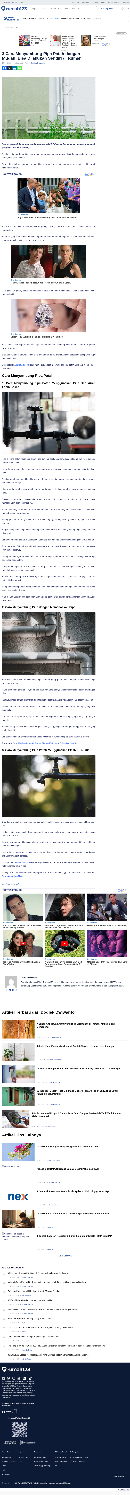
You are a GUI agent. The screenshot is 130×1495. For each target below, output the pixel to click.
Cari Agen (75, 2)
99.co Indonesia (60, 1457)
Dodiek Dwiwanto (38, 63)
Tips (57, 18)
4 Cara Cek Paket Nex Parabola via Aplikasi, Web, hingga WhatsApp (73, 1191)
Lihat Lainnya (65, 1256)
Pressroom (6, 1474)
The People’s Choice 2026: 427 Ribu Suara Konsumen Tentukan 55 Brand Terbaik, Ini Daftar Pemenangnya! (56, 1346)
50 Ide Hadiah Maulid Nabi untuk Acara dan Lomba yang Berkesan (38, 1273)
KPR (20, 1461)
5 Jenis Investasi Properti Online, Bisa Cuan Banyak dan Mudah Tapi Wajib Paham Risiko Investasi (76, 1115)
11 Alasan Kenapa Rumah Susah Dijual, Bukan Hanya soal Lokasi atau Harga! (79, 1068)
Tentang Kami (7, 1457)
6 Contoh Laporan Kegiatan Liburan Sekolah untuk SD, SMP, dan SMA (74, 1236)
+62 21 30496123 (79, 1461)
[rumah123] (65, 1369)
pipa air (9, 885)
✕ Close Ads (123, 1490)
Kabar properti (29, 18)
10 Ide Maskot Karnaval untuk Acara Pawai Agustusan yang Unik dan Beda (41, 1328)
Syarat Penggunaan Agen (43, 1466)
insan (24, 1332)
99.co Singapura (61, 1461)
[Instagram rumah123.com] (13, 1378)
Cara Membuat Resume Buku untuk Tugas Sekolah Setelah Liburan (73, 1213)
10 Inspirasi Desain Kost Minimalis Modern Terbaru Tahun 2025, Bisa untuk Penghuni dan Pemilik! (77, 1092)
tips (17, 885)
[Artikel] (11, 18)
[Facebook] (4, 68)
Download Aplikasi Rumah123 (14, 2)
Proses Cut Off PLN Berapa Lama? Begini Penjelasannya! (68, 1169)
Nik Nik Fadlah (27, 1295)
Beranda (6, 27)
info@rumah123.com (80, 1457)
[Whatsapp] (19, 68)
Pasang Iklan (107, 8)
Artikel (12, 27)
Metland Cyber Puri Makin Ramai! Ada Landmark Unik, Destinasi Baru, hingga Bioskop (47, 1282)
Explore (95, 2)
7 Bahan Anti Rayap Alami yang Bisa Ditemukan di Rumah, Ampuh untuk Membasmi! (76, 1025)
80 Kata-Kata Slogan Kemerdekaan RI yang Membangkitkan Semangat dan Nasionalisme (48, 1355)
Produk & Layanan (8, 1461)
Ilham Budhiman (54, 1160)
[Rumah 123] (14, 8)
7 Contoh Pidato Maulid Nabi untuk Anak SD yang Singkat (34, 1291)
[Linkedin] (14, 68)
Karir (3, 1470)
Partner (4, 1466)
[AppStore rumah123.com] (10, 1442)
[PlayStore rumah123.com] (28, 1443)
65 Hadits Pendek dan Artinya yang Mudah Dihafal (30, 1318)
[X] (9, 68)
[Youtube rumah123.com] (18, 1378)
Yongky (50, 1227)
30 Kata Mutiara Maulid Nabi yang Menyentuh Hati (30, 1300)
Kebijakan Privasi (40, 1457)
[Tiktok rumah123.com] (30, 1378)
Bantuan (126, 2)
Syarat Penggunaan (41, 1461)
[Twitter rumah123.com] (8, 1378)
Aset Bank (85, 2)
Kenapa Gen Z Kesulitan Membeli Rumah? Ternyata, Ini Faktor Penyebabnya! (43, 1309)
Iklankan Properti (24, 1457)
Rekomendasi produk (70, 18)
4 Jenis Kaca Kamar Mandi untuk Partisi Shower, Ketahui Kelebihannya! (76, 1046)
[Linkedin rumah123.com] (24, 1378)
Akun (126, 8)
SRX (56, 1466)
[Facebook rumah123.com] (3, 1378)
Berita (103, 2)
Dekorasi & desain (45, 18)
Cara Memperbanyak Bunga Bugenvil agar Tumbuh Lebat (68, 1146)
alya (23, 1323)
